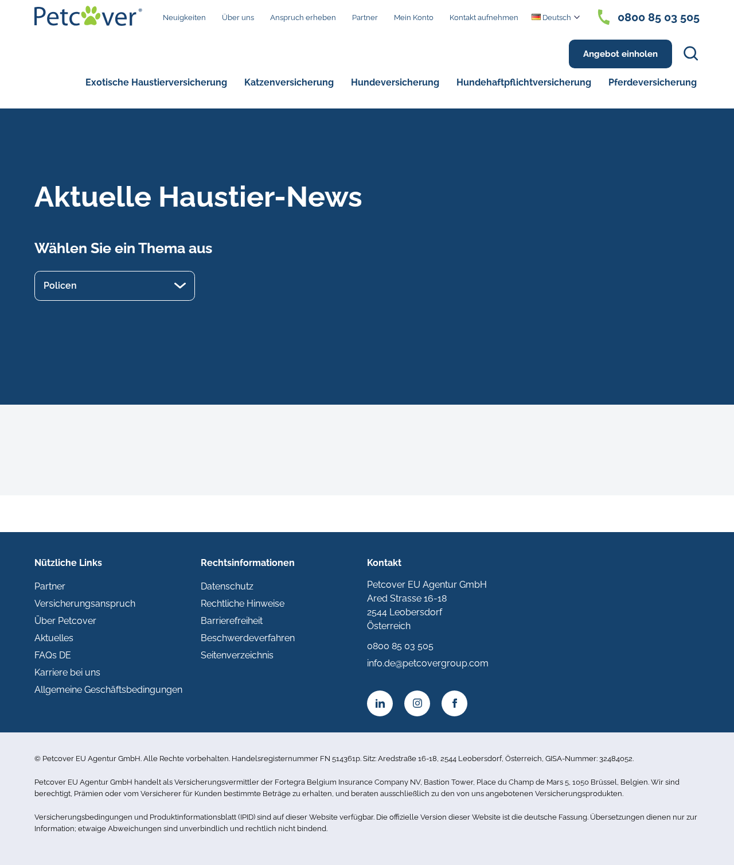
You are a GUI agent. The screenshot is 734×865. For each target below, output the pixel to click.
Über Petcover (65, 620)
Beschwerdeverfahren (248, 638)
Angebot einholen (620, 54)
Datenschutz (227, 586)
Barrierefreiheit (232, 620)
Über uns (238, 17)
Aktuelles (53, 638)
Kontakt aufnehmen (484, 17)
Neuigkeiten (184, 17)
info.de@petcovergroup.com (428, 663)
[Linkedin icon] (380, 703)
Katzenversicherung (289, 82)
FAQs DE (52, 655)
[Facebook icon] (454, 703)
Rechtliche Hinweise (242, 603)
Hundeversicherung (395, 82)
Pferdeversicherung (652, 82)
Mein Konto (414, 17)
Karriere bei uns (67, 672)
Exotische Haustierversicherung (156, 82)
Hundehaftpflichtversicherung (523, 82)
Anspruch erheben (303, 17)
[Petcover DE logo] (88, 16)
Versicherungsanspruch (84, 603)
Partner (365, 17)
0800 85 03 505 (659, 17)
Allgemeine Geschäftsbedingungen (108, 689)
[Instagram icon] (417, 703)
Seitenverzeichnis (237, 655)
